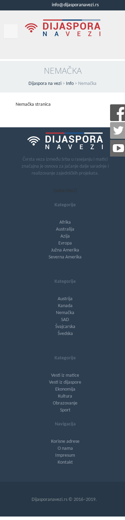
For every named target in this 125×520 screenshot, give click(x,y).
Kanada (65, 306)
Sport (65, 410)
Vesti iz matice (65, 375)
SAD (65, 319)
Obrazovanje (65, 403)
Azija (65, 236)
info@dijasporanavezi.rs (75, 5)
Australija (65, 229)
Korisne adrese (65, 441)
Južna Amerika (65, 250)
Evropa (65, 243)
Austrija (65, 299)
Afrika (65, 222)
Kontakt (65, 462)
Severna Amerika (65, 257)
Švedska (65, 333)
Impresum (65, 455)
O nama (65, 448)
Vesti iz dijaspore (65, 382)
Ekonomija (65, 389)
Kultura (65, 396)
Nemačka (65, 312)
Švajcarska (65, 326)
